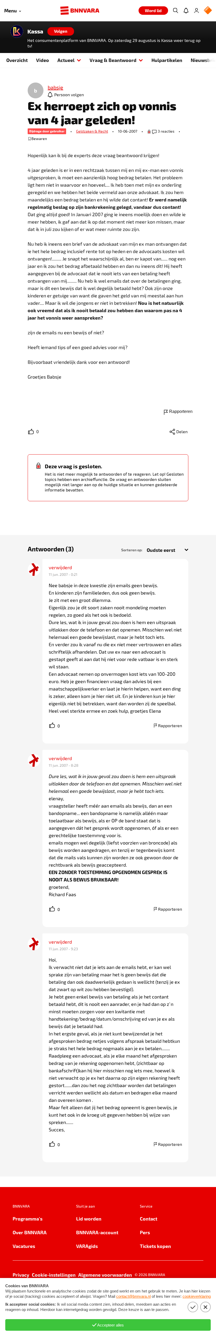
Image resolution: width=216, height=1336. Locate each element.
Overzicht (17, 60)
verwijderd (60, 567)
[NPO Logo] (208, 10)
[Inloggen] (196, 10)
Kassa (35, 31)
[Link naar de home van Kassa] (17, 31)
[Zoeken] (175, 10)
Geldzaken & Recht (92, 131)
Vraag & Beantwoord (113, 60)
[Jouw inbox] (186, 10)
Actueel (66, 60)
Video (42, 60)
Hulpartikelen (166, 60)
